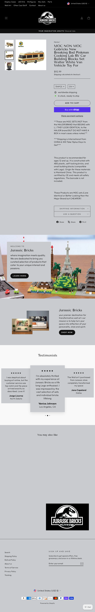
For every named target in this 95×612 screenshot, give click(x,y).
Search (7, 552)
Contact (32, 5)
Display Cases (10, 2)
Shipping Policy (11, 556)
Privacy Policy (10, 571)
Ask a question (72, 214)
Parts (50, 2)
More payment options (72, 115)
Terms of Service (11, 567)
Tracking (8, 575)
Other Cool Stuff (20, 5)
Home (56, 42)
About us (41, 5)
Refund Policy (10, 560)
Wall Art (8, 5)
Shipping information (72, 209)
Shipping (57, 74)
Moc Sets (41, 2)
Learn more (19, 276)
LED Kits (21, 2)
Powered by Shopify (47, 603)
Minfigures (31, 2)
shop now (67, 332)
